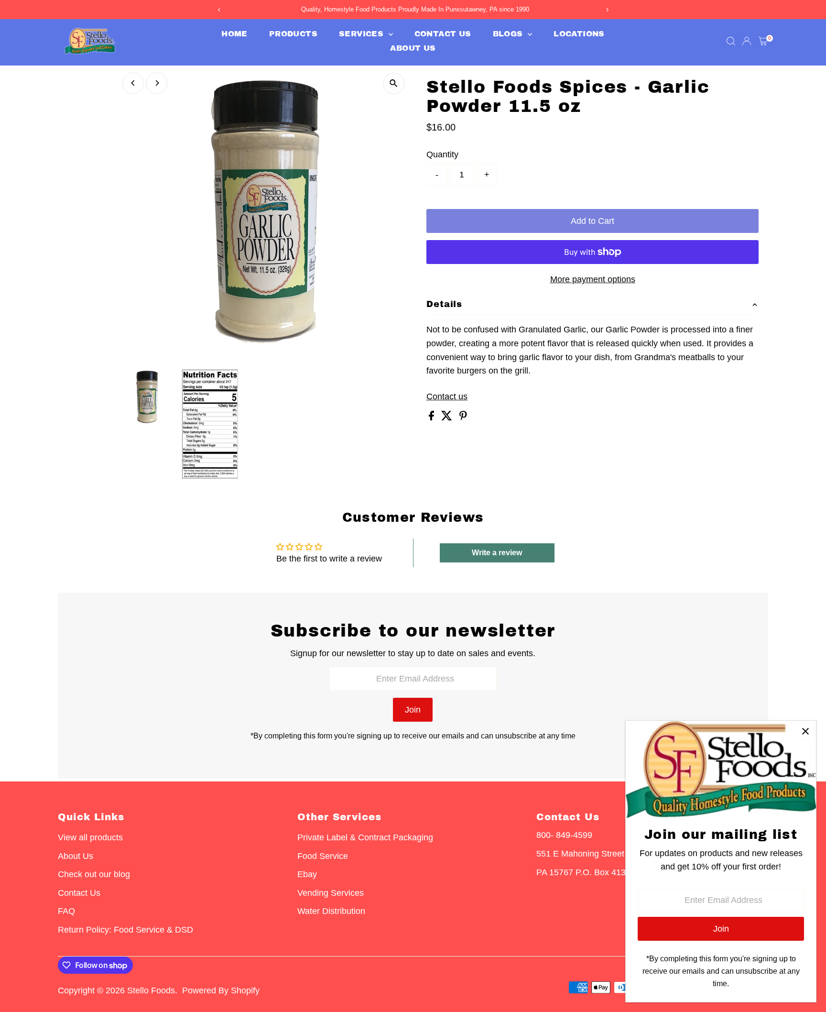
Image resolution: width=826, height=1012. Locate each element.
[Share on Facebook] (432, 417)
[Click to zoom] (393, 83)
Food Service (322, 856)
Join (413, 710)
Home (234, 34)
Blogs (509, 34)
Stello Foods (151, 990)
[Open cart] (763, 41)
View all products (90, 837)
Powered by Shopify (221, 990)
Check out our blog (94, 874)
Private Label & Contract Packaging (365, 837)
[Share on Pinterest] (463, 417)
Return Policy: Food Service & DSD (125, 930)
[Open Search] (731, 41)
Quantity (442, 154)
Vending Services (330, 893)
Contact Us (442, 34)
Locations (579, 34)
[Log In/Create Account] (746, 41)
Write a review (497, 553)
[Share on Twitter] (448, 417)
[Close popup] (805, 731)
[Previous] (133, 83)
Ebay (307, 874)
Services (362, 34)
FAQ (66, 911)
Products (293, 34)
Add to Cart (592, 221)
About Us (412, 48)
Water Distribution (331, 911)
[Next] (156, 83)
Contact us (446, 396)
